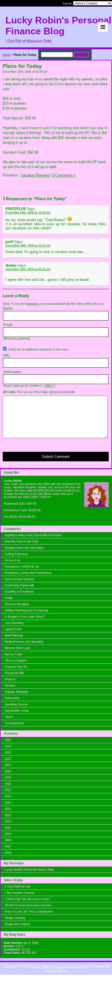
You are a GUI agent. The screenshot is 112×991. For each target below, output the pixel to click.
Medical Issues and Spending (24, 641)
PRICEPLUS (15, 209)
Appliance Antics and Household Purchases (33, 535)
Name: (8, 308)
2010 (8, 834)
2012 (8, 821)
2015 (8, 802)
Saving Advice (56, 970)
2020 (8, 771)
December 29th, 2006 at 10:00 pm (27, 212)
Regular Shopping (16, 691)
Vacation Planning (35, 175)
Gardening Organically (19, 585)
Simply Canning (15, 917)
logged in (33, 303)
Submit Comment (56, 457)
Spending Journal (16, 704)
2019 (8, 777)
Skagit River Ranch (17, 924)
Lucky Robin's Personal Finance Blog (29, 869)
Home (7, 54)
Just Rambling (14, 622)
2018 (8, 783)
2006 (8, 852)
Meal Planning (14, 635)
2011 (8, 827)
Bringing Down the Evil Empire (24, 547)
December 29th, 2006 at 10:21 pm (27, 245)
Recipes (10, 685)
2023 (8, 752)
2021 (8, 765)
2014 (8, 808)
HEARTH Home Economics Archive (28, 905)
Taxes (9, 716)
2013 (8, 815)
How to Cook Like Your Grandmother (29, 911)
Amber (11, 265)
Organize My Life (16, 666)
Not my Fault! (13, 654)
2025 (8, 740)
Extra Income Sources (19, 579)
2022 (8, 758)
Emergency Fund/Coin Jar (22, 566)
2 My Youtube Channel (19, 892)
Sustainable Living (16, 710)
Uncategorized (14, 723)
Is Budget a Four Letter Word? (25, 616)
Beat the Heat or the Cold (21, 541)
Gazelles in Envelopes (19, 591)
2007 (8, 846)
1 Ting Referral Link (17, 886)
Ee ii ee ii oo (12, 560)
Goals (9, 597)
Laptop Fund (13, 629)
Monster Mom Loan (17, 648)
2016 (8, 796)
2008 (8, 840)
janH (9, 242)
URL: (7, 355)
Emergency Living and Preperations (28, 572)
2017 (8, 790)
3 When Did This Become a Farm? (27, 899)
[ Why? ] (49, 385)
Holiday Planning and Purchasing (26, 610)
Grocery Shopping (17, 604)
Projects (10, 679)
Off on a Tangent (16, 660)
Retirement (12, 698)
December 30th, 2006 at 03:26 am (27, 269)
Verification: (12, 372)
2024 (8, 746)
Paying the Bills (14, 673)
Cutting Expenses (16, 554)
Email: (8, 325)
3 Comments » (63, 175)
